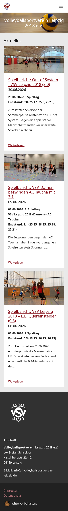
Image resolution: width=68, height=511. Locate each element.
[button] (7, 503)
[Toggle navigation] (61, 6)
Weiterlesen (16, 145)
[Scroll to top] (60, 503)
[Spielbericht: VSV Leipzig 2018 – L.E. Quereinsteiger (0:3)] (34, 288)
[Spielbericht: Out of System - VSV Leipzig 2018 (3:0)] (34, 59)
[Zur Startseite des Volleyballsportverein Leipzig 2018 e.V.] (7, 6)
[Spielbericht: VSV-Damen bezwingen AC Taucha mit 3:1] (34, 167)
